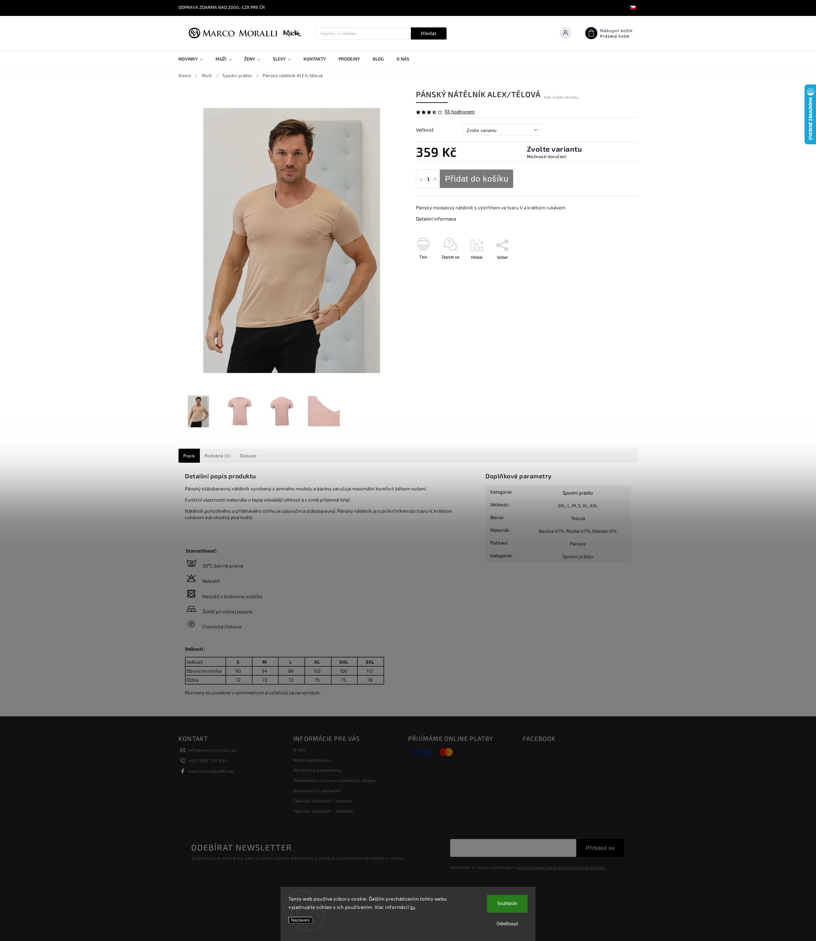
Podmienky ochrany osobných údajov (335, 780)
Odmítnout (507, 924)
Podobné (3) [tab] (218, 455)
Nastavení (300, 920)
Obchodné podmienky (317, 770)
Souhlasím (507, 903)
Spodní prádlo (578, 493)
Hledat (428, 33)
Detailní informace (436, 218)
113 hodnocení (460, 112)
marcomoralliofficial (211, 771)
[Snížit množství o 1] (421, 179)
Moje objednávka (312, 760)
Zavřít (617, 268)
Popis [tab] (189, 455)
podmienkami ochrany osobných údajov (560, 867)
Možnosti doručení (546, 156)
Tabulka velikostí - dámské (323, 811)
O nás (299, 749)
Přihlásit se (600, 848)
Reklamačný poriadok (317, 790)
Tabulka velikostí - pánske (322, 800)
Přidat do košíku (476, 178)
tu (412, 907)
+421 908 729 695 (207, 760)
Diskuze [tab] (248, 455)
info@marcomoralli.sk (212, 750)
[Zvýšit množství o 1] (435, 179)
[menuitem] (193, 59)
